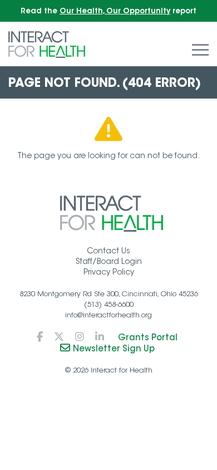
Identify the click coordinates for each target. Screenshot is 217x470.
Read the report (108, 11)
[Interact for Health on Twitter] (59, 337)
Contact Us (108, 251)
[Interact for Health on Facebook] (40, 337)
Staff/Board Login (109, 261)
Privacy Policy (108, 272)
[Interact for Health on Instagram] (79, 337)
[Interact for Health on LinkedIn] (99, 337)
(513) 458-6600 (109, 304)
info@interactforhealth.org (108, 315)
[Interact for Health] (46, 43)
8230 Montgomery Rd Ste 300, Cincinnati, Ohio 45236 (108, 293)
